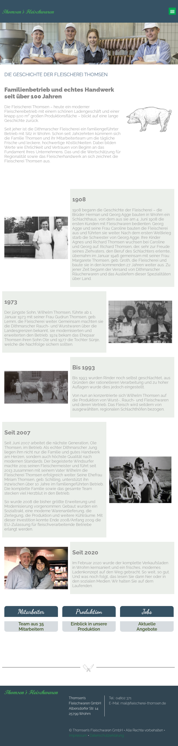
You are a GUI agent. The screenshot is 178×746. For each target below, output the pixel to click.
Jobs (147, 611)
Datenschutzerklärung (107, 735)
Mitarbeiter (31, 611)
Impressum (78, 735)
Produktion (89, 611)
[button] (172, 11)
